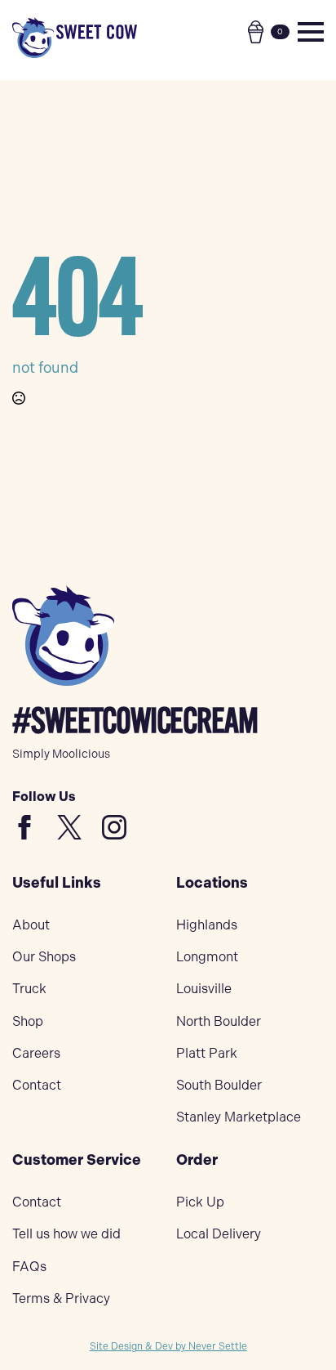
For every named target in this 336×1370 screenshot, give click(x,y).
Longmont (207, 957)
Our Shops (44, 957)
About (31, 925)
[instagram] (114, 827)
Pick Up (200, 1202)
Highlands (206, 925)
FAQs (29, 1266)
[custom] (24, 827)
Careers (36, 1053)
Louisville (204, 988)
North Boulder (218, 1021)
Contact (36, 1085)
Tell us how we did (66, 1234)
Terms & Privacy (61, 1298)
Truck (29, 988)
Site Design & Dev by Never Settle (168, 1346)
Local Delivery (218, 1234)
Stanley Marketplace (238, 1117)
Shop (27, 1021)
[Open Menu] (311, 32)
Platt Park (206, 1053)
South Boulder (219, 1085)
